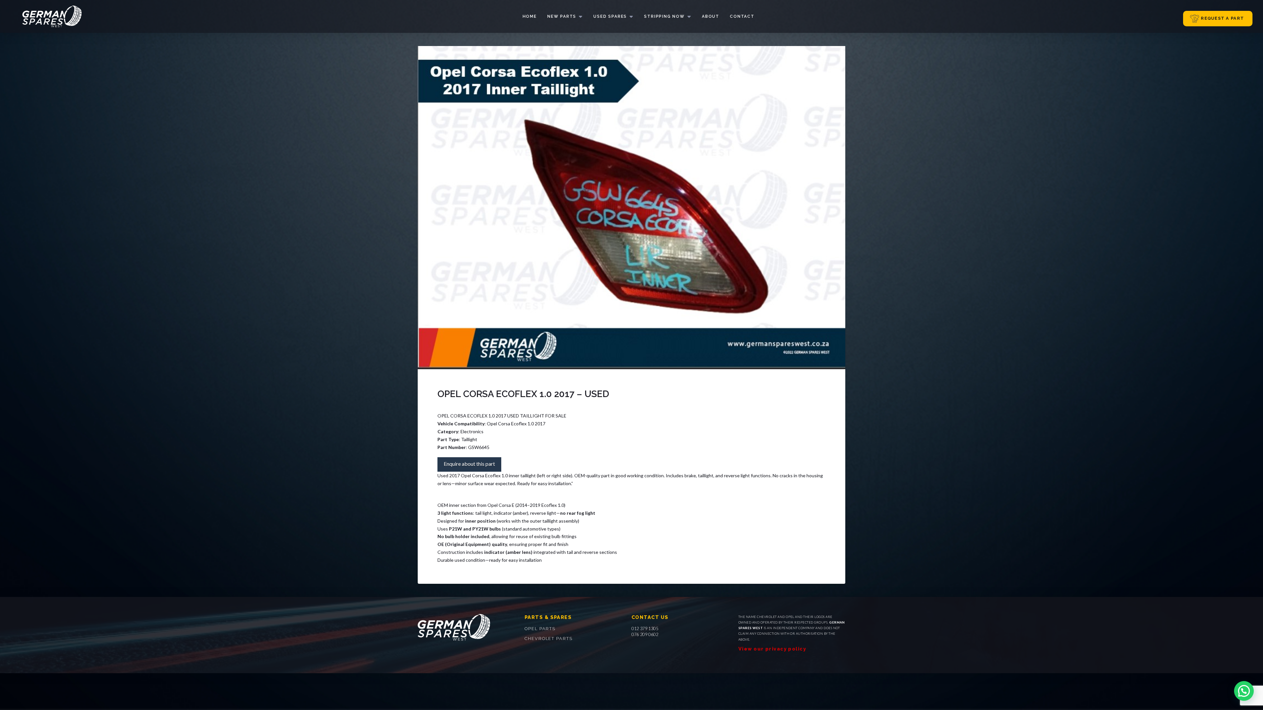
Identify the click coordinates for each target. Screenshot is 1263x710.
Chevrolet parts (549, 638)
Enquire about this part (469, 464)
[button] (1244, 691)
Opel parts (540, 628)
